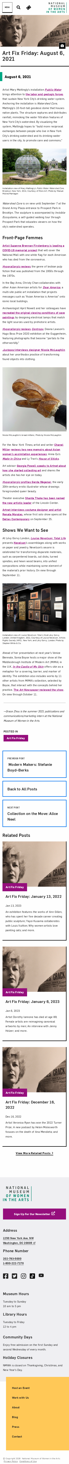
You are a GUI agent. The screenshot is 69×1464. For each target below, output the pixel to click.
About (15, 1407)
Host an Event (21, 1388)
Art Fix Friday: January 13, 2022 (33, 896)
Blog (15, 1417)
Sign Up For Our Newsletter (32, 1214)
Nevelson (20, 542)
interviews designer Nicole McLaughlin (33, 350)
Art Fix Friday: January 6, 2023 (32, 1001)
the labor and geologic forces (44, 94)
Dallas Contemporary (16, 519)
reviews (16, 266)
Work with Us (20, 1398)
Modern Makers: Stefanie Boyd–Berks (29, 764)
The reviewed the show (39, 689)
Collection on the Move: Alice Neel (32, 813)
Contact (17, 1436)
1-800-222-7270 (13, 1263)
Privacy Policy (11, 1461)
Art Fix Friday (16, 738)
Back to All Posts (22, 788)
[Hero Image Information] (62, 45)
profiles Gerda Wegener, (27, 482)
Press (15, 1427)
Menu (7, 7)
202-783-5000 (12, 1258)
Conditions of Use (28, 1461)
